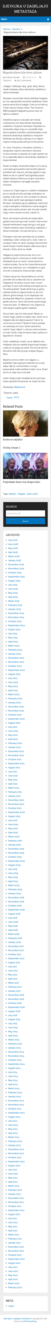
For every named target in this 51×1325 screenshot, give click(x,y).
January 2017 (14, 991)
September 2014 (16, 1064)
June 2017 (13, 970)
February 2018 (15, 938)
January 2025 (14, 609)
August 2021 (14, 767)
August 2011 (14, 1214)
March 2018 (13, 934)
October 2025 (15, 572)
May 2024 (13, 637)
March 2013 (13, 1137)
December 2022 (16, 706)
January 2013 (14, 1145)
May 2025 (13, 593)
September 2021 (16, 763)
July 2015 (12, 1023)
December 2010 (16, 1247)
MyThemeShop (30, 1321)
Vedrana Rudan (12, 77)
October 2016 (15, 1003)
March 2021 (13, 788)
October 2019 (15, 857)
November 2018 (16, 901)
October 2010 (15, 1255)
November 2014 (16, 1056)
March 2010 (13, 1283)
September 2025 (16, 576)
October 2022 (15, 715)
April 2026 (13, 552)
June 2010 (13, 1271)
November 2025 (16, 568)
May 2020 (13, 828)
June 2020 (13, 824)
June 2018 (13, 922)
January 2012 (14, 1194)
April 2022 (13, 739)
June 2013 (13, 1125)
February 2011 (15, 1238)
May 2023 (13, 686)
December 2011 (16, 1198)
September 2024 (16, 625)
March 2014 (13, 1088)
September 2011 (16, 1210)
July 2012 (12, 1169)
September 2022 (16, 719)
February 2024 (15, 650)
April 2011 (13, 1230)
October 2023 (15, 666)
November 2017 (16, 950)
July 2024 (12, 633)
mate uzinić (32, 494)
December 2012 (16, 1149)
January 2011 (14, 1243)
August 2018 (14, 914)
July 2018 (12, 918)
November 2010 (16, 1251)
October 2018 (15, 905)
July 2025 (12, 585)
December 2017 (16, 946)
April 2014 (13, 1084)
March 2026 (14, 556)
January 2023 (14, 702)
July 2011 (12, 1218)
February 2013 (15, 1141)
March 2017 (13, 983)
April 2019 (13, 881)
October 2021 (14, 759)
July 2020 (12, 820)
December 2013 (16, 1100)
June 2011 (13, 1222)
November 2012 (16, 1153)
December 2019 (16, 849)
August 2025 (14, 580)
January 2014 (14, 1096)
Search (25, 521)
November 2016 (16, 999)
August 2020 (14, 816)
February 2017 (15, 987)
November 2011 (16, 1202)
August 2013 (14, 1117)
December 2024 (16, 613)
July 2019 (12, 869)
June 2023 (13, 682)
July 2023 (12, 678)
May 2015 (13, 1031)
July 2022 (12, 727)
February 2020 (15, 840)
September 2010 (16, 1259)
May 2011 (12, 1226)
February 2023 (15, 698)
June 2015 (13, 1027)
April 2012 (13, 1182)
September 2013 (16, 1113)
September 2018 (16, 909)
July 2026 (12, 540)
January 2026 (14, 560)
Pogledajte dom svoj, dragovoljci (21, 481)
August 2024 (14, 629)
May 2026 (13, 548)
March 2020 (14, 836)
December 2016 (16, 995)
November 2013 (16, 1104)
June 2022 (13, 731)
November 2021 (16, 755)
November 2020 (16, 804)
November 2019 (16, 853)
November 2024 (16, 617)
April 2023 (13, 690)
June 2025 (13, 589)
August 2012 (14, 1165)
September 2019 (16, 861)
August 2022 (14, 723)
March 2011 (13, 1234)
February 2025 (15, 605)
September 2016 (16, 1007)
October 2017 (14, 954)
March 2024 (14, 645)
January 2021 (14, 796)
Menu (4, 19)
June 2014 (13, 1076)
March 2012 (13, 1186)
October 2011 (14, 1206)
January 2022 (14, 747)
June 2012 (13, 1173)
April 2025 (13, 597)
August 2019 (14, 865)
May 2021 (13, 780)
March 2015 (13, 1039)
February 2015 (15, 1044)
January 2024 (14, 654)
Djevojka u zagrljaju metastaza (17, 1319)
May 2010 (13, 1275)
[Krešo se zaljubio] (25, 423)
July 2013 (12, 1121)
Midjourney (19, 387)
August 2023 (14, 674)
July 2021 (12, 771)
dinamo (12, 494)
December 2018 (16, 897)
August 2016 (14, 1011)
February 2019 (15, 889)
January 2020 (14, 845)
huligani (21, 494)
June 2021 (13, 775)
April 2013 (13, 1133)
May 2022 (13, 735)
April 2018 (13, 930)
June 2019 (13, 873)
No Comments (24, 80)
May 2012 (13, 1178)
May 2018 (13, 926)
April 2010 (13, 1279)
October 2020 (15, 808)
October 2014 (15, 1060)
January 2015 (14, 1048)
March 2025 (13, 601)
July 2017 (12, 966)
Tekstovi (7, 80)
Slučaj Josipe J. (12, 447)
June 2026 (13, 544)
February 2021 (15, 792)
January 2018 (14, 942)
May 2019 (13, 877)
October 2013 (14, 1109)
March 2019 (13, 885)
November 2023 (16, 662)
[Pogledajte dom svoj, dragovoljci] (25, 466)
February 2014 (15, 1092)
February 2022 (15, 743)
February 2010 (15, 1287)
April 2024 (13, 641)
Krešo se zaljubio (12, 439)
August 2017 (14, 962)
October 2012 (14, 1157)
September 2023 (16, 670)
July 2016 (12, 1015)
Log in (11, 1306)
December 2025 (16, 564)
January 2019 (14, 893)
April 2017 (13, 979)
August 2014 (14, 1068)
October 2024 (15, 621)
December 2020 (16, 800)
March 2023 (13, 694)
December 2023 (16, 658)
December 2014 (16, 1052)
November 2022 (16, 710)
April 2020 (13, 832)
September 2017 (16, 958)
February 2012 (15, 1190)
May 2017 (13, 974)
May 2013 (13, 1129)
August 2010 (14, 1263)
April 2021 (13, 784)
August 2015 (14, 1019)
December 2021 (16, 751)
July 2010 (12, 1267)
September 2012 (16, 1161)
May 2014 (13, 1080)
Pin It (16, 397)
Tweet (9, 397)
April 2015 (13, 1035)
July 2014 (12, 1072)
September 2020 (16, 812)
